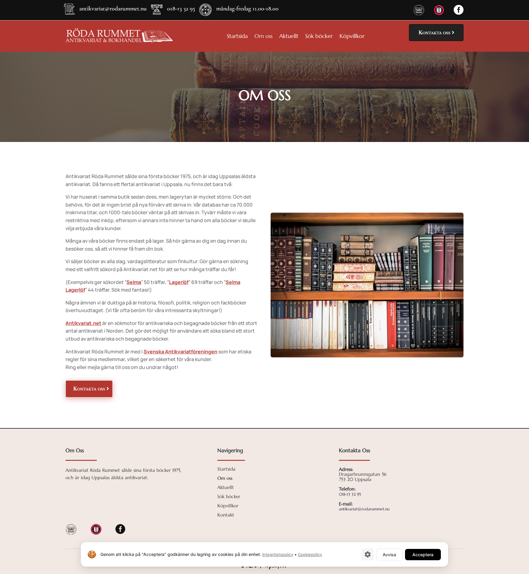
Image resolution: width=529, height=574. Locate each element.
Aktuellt (288, 36)
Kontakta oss (434, 32)
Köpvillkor (352, 36)
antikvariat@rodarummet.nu (113, 8)
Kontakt (225, 515)
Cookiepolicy (310, 554)
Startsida (237, 36)
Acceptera (422, 554)
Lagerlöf (179, 282)
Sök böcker (319, 36)
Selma (133, 282)
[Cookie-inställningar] (368, 554)
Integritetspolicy (277, 554)
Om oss (263, 36)
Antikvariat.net (83, 323)
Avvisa (389, 554)
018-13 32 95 (181, 8)
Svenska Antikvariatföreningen (180, 351)
